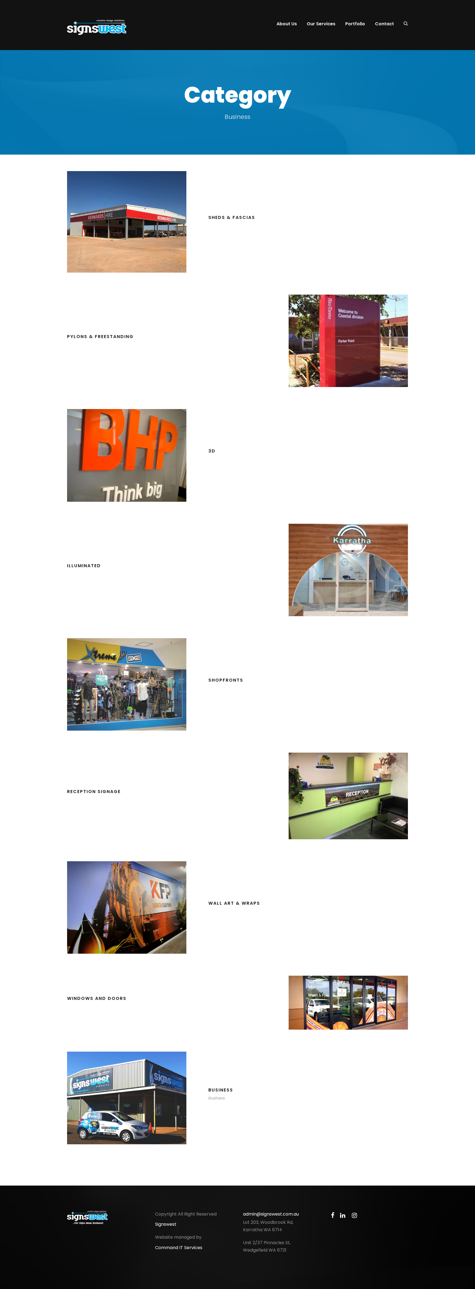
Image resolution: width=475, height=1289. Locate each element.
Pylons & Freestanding (100, 336)
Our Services (321, 24)
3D (212, 451)
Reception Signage (94, 791)
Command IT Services (178, 1247)
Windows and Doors (96, 998)
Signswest (165, 1224)
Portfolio (355, 24)
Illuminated (84, 566)
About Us (287, 24)
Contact (384, 24)
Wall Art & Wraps (234, 903)
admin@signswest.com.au (271, 1214)
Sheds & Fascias (231, 217)
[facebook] (333, 1215)
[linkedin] (342, 1215)
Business (220, 1090)
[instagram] (354, 1215)
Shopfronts (225, 680)
